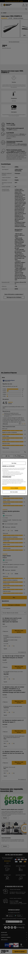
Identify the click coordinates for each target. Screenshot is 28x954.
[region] (14, 477)
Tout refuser (14, 463)
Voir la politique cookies (7, 476)
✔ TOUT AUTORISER (14, 488)
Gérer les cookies (14, 491)
